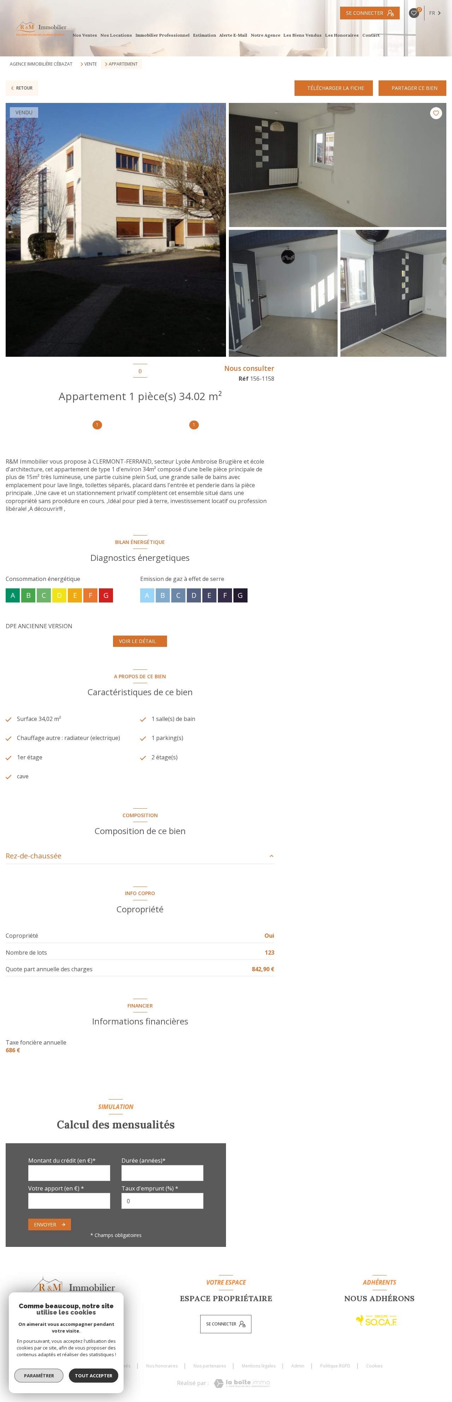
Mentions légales (258, 1366)
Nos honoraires (162, 1366)
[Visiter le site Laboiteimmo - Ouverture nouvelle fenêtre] (242, 1383)
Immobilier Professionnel (163, 35)
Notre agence (265, 35)
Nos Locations (116, 35)
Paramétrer (39, 1375)
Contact (371, 35)
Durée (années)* (143, 1160)
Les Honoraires (342, 35)
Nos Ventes (84, 35)
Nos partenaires (210, 1366)
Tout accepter (93, 1375)
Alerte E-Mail (234, 35)
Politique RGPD (335, 1366)
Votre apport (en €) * (56, 1188)
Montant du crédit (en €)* (62, 1160)
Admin (297, 1366)
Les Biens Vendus (303, 35)
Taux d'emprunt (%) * (149, 1188)
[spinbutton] (162, 1201)
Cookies (374, 1366)
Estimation (204, 35)
